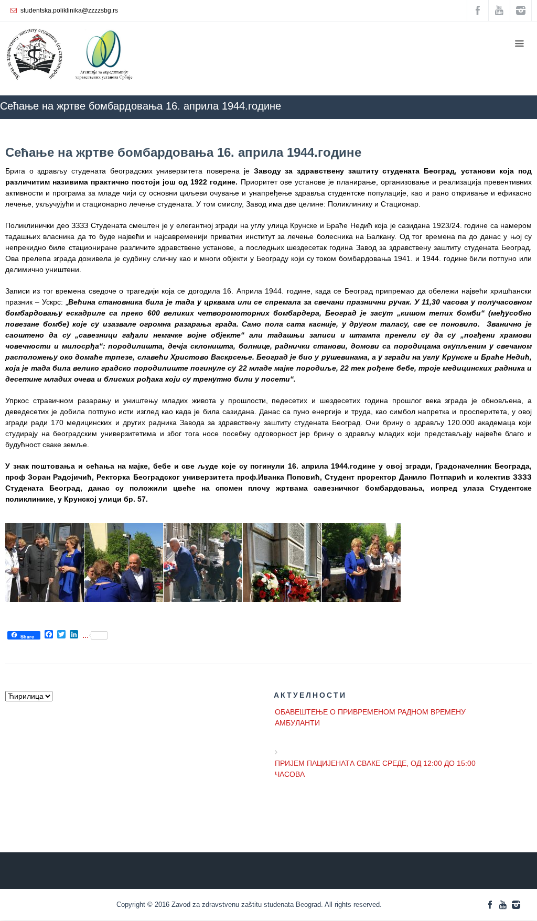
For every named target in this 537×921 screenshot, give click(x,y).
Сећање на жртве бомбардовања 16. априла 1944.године (183, 152)
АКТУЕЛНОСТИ (311, 124)
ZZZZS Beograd (250, 124)
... (85, 635)
